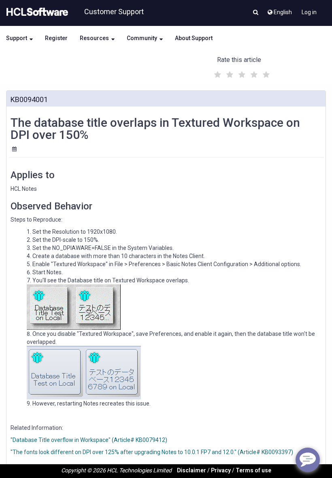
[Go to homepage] (35, 12)
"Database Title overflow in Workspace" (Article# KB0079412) (89, 440)
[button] (256, 13)
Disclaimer (191, 470)
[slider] (241, 73)
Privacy (221, 470)
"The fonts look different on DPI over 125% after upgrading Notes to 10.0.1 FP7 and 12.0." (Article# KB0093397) (152, 452)
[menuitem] (279, 10)
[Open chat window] (308, 460)
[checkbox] (216, 72)
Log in (309, 12)
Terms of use (253, 470)
